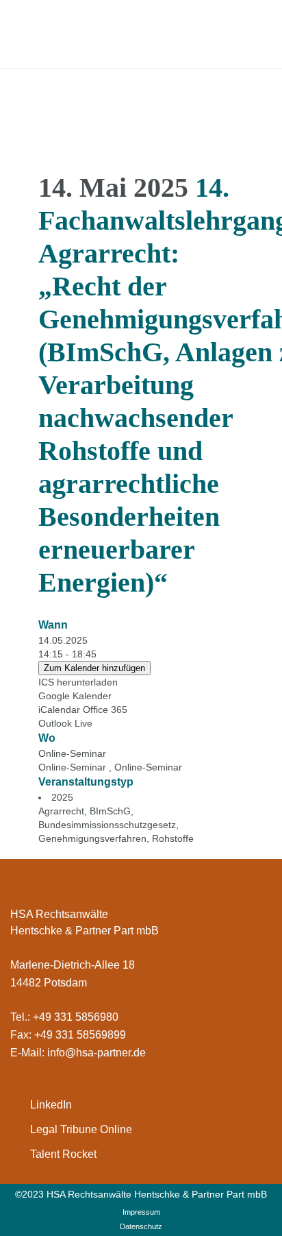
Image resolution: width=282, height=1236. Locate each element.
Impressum (141, 1212)
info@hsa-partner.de (96, 1052)
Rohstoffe (173, 838)
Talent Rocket (63, 1154)
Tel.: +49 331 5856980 (64, 1017)
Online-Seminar (72, 753)
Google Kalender (75, 695)
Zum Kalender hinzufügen (94, 668)
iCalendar (59, 709)
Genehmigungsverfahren (92, 838)
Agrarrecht (61, 810)
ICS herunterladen (78, 682)
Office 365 (105, 709)
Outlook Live (65, 723)
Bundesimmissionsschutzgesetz (107, 824)
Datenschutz (141, 1226)
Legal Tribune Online (81, 1129)
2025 (62, 797)
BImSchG (110, 810)
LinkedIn (51, 1105)
